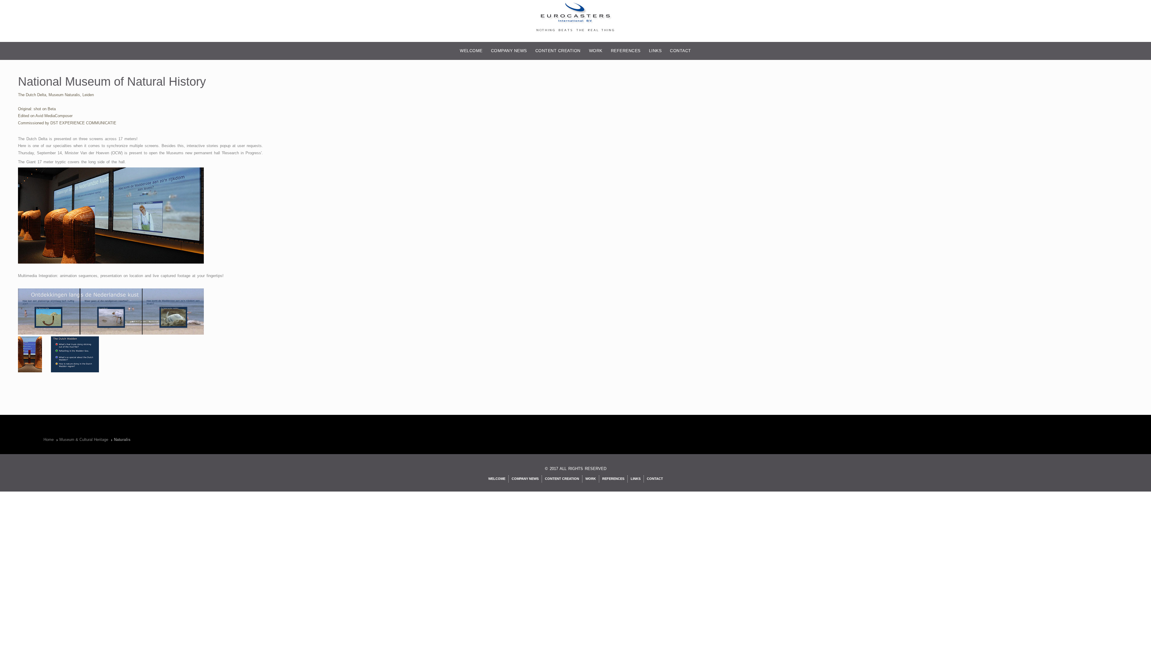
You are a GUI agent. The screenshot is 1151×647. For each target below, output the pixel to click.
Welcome (471, 50)
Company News (509, 50)
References (626, 50)
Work (595, 50)
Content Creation (558, 50)
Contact (680, 50)
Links (655, 50)
